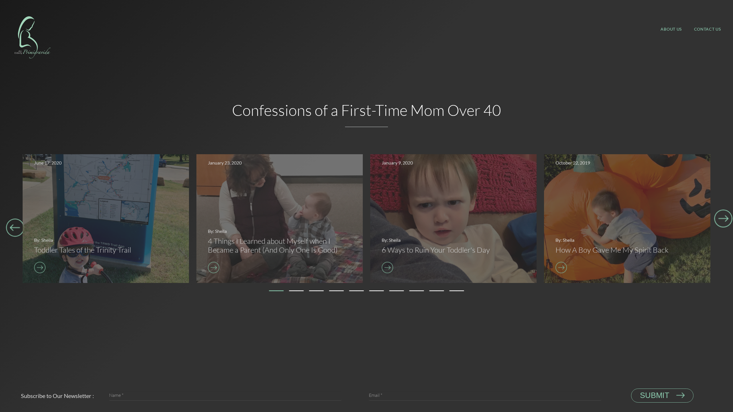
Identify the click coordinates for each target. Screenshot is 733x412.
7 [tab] (396, 293)
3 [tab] (316, 293)
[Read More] (82, 267)
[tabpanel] (106, 218)
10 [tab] (456, 293)
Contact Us (707, 29)
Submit (656, 395)
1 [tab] (276, 293)
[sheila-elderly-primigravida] (32, 36)
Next (723, 219)
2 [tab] (296, 293)
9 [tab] (436, 293)
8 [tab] (416, 293)
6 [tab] (376, 293)
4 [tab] (336, 293)
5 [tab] (356, 293)
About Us (671, 29)
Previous (15, 228)
